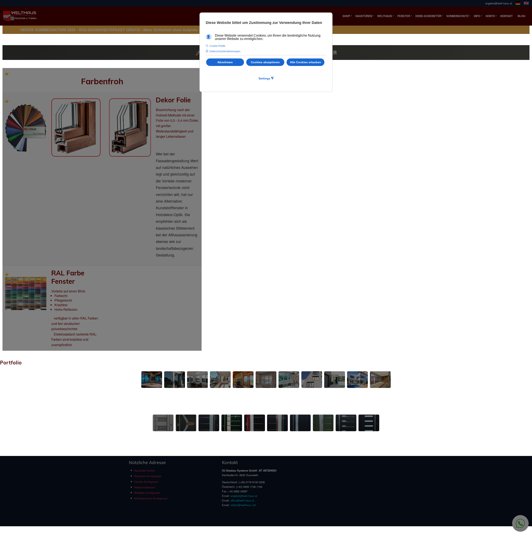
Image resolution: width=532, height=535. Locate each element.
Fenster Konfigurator (146, 482)
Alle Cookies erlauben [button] (305, 62)
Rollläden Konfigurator (147, 493)
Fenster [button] (403, 16)
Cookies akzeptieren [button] (265, 62)
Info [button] (477, 16)
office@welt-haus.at (242, 500)
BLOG (521, 16)
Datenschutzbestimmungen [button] (224, 51)
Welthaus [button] (384, 16)
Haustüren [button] (363, 16)
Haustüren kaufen (144, 470)
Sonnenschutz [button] (457, 16)
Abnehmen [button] (225, 62)
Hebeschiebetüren (144, 487)
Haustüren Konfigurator (147, 476)
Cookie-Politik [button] (217, 46)
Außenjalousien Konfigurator (151, 498)
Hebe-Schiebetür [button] (428, 16)
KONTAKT (506, 16)
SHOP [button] (346, 16)
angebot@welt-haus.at (498, 3)
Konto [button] (490, 16)
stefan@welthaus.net (243, 505)
